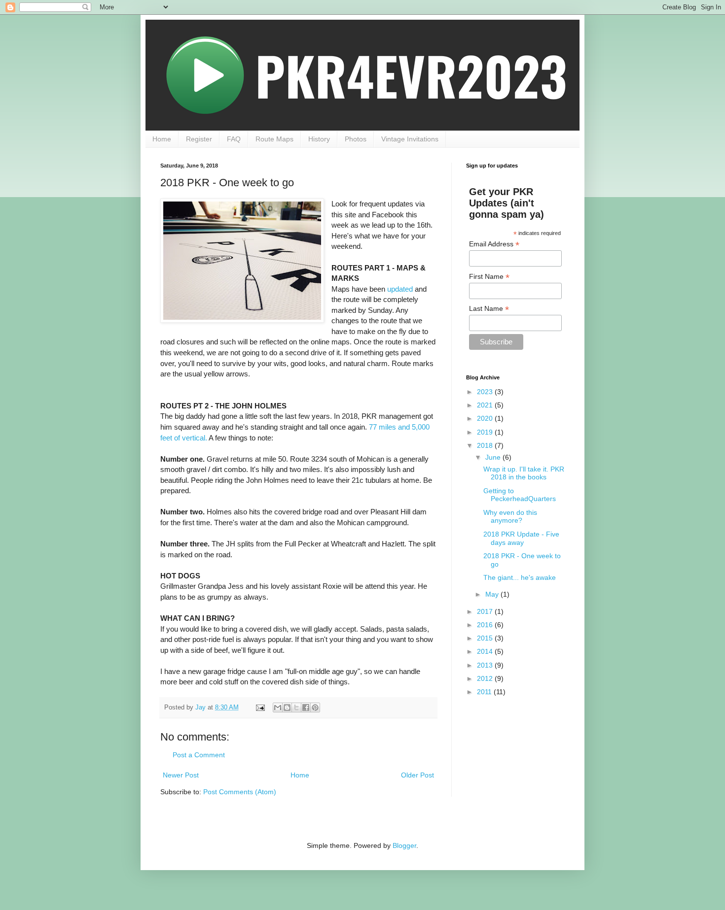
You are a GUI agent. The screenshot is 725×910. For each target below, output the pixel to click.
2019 (486, 432)
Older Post (417, 775)
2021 (486, 405)
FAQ (234, 139)
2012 (486, 678)
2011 (485, 692)
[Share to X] (296, 707)
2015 (486, 638)
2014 (486, 651)
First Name (489, 276)
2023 (486, 392)
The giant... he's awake (519, 577)
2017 (486, 611)
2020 (486, 418)
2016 (486, 625)
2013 (486, 665)
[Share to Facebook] (306, 707)
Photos (355, 139)
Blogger (404, 845)
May (493, 594)
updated (400, 289)
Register (199, 139)
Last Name (489, 308)
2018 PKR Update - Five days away (521, 538)
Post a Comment (199, 755)
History (319, 139)
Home (161, 139)
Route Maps (274, 139)
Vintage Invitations (409, 139)
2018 (486, 445)
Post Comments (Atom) (239, 792)
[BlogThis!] (287, 707)
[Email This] (278, 707)
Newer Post (181, 775)
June (494, 457)
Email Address (494, 244)
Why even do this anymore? (510, 516)
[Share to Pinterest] (315, 707)
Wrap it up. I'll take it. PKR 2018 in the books (523, 473)
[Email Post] (260, 707)
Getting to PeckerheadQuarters (519, 495)
